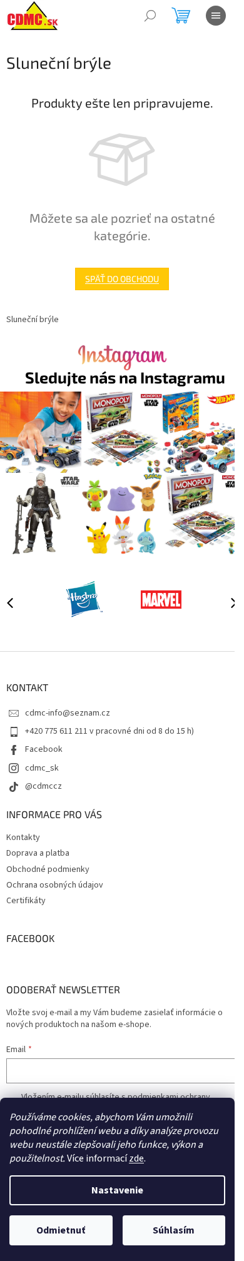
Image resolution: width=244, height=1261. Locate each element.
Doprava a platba (37, 853)
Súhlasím (174, 1230)
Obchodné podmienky (47, 869)
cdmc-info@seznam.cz (67, 713)
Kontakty (23, 837)
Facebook (44, 749)
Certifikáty (26, 900)
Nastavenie (117, 1190)
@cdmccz (43, 786)
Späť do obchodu (122, 278)
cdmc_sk (42, 768)
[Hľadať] (150, 15)
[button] (228, 602)
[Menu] (215, 15)
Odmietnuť (60, 1230)
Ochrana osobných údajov (54, 885)
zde (136, 1158)
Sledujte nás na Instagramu (125, 377)
